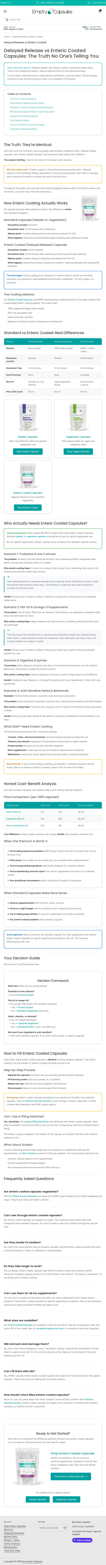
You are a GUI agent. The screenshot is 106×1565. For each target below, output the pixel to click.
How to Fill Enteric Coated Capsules (27, 125)
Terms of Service (12, 1543)
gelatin (19, 536)
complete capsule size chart (50, 1328)
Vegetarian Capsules (78, 436)
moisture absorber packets (38, 1101)
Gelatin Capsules (28, 436)
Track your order (12, 1550)
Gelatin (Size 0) (13, 812)
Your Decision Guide (19, 120)
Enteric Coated (26, 995)
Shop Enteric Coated (28, 507)
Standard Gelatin (26, 1026)
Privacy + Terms (12, 1540)
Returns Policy (11, 1536)
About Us (8, 1529)
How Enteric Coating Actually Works (27, 103)
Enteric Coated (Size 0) (17, 825)
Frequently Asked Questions (23, 129)
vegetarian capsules (36, 536)
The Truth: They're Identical (23, 99)
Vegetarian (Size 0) (15, 819)
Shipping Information (14, 1533)
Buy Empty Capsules (32, 1561)
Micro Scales (28, 1153)
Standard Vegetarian (28, 1011)
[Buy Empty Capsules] (52, 11)
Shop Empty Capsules (15, 1526)
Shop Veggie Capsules (78, 451)
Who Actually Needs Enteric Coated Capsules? (32, 112)
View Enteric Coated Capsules (69, 1476)
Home (6, 37)
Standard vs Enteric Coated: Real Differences (31, 107)
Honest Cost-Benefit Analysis (24, 116)
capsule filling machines (36, 1121)
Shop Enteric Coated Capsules (72, 1453)
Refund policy (10, 1547)
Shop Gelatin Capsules (28, 451)
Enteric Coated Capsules (20, 299)
